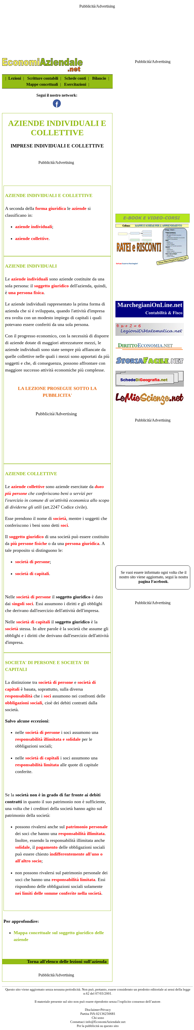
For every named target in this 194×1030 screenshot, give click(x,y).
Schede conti (75, 78)
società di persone (32, 561)
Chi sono (98, 1018)
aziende (79, 208)
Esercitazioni (75, 84)
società (59, 518)
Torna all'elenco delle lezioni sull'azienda (67, 961)
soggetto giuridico (51, 285)
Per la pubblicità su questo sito (98, 1026)
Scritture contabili (42, 78)
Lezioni (14, 78)
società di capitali (32, 573)
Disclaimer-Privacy (98, 1010)
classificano (16, 215)
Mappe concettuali (42, 84)
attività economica (72, 500)
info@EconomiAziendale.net (106, 1022)
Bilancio (99, 78)
